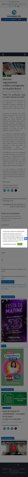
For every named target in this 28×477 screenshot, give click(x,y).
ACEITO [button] (20, 244)
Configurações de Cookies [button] (9, 244)
